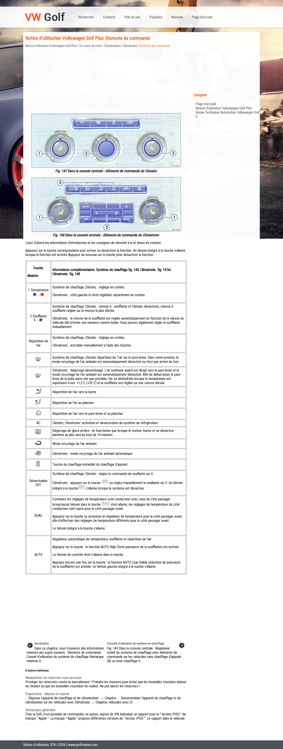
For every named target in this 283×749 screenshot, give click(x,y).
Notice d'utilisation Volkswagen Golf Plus (51, 46)
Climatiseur (130, 46)
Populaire (155, 17)
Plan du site (132, 17)
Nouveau (177, 17)
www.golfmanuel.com (83, 745)
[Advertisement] (105, 78)
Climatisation (112, 46)
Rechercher (86, 17)
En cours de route (91, 46)
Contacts (109, 17)
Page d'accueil (202, 17)
